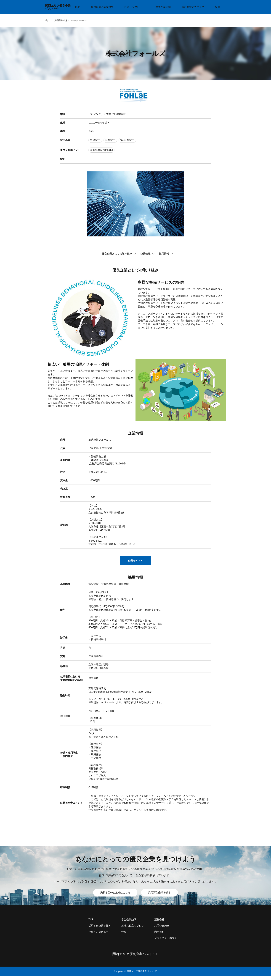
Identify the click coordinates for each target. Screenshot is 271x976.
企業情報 (146, 253)
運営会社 (159, 919)
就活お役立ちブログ (193, 7)
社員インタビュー (135, 7)
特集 (217, 7)
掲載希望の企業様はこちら (115, 892)
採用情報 (164, 253)
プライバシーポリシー (166, 938)
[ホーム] (46, 15)
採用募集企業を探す (102, 7)
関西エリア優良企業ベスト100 (58, 7)
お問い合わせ (161, 925)
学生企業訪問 (163, 7)
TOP (77, 7)
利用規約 (159, 931)
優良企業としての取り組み (117, 253)
